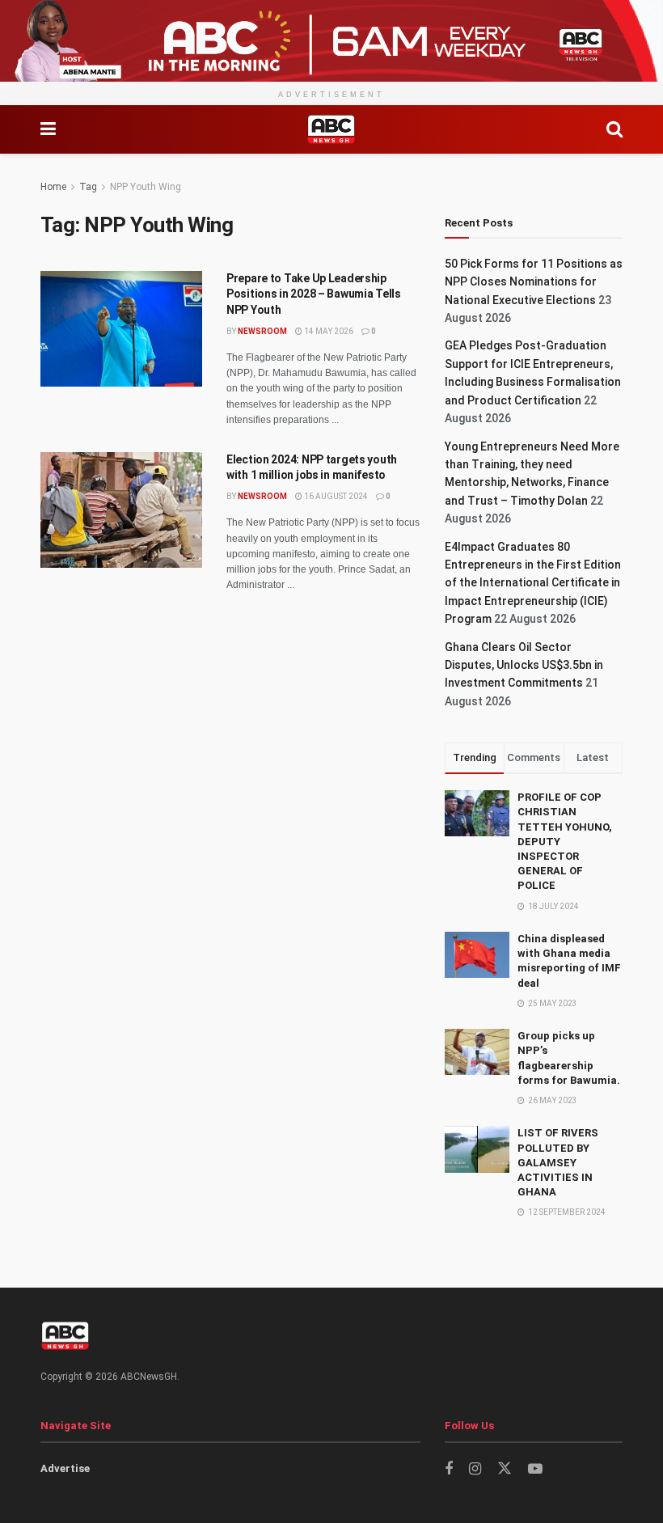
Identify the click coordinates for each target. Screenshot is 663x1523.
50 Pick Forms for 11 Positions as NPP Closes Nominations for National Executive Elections (534, 282)
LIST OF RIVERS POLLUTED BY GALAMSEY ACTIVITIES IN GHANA (557, 1162)
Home (53, 186)
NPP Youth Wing (145, 186)
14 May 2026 (327, 331)
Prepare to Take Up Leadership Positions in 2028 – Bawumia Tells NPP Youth (313, 294)
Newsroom (262, 331)
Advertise (65, 1468)
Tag (88, 186)
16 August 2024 (335, 496)
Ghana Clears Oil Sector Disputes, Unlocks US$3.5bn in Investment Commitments (524, 665)
